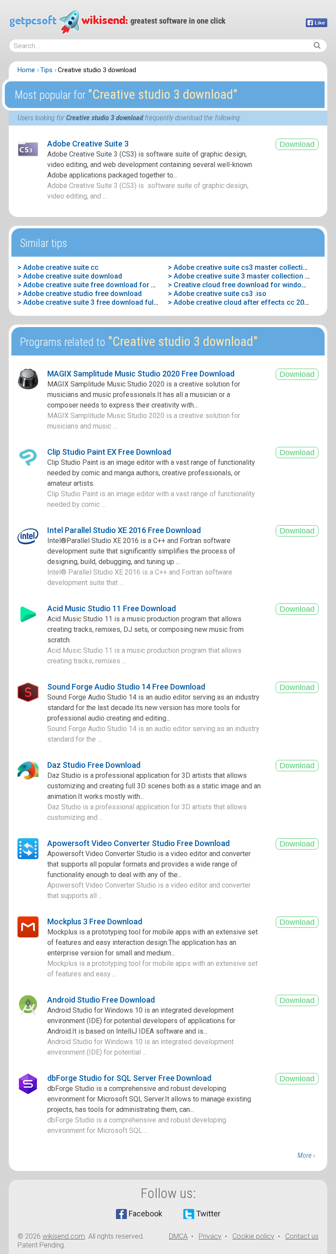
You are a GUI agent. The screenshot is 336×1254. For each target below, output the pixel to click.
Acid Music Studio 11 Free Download (111, 608)
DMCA (178, 1236)
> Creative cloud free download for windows (239, 285)
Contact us (301, 1236)
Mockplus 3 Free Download (94, 921)
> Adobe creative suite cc (58, 267)
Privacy (210, 1236)
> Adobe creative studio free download (80, 293)
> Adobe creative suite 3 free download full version (99, 302)
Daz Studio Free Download (93, 765)
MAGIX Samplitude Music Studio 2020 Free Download (140, 373)
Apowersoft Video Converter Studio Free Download (138, 843)
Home (26, 70)
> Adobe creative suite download (70, 276)
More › (306, 1155)
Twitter (208, 1213)
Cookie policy (253, 1236)
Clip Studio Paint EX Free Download (109, 451)
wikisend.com (63, 1236)
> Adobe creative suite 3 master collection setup (245, 276)
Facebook (145, 1213)
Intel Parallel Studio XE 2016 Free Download (124, 530)
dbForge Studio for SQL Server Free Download (129, 1078)
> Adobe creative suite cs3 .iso (217, 293)
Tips (46, 70)
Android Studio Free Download (101, 999)
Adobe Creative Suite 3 (88, 143)
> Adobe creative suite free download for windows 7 (101, 285)
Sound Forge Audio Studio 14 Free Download (126, 686)
